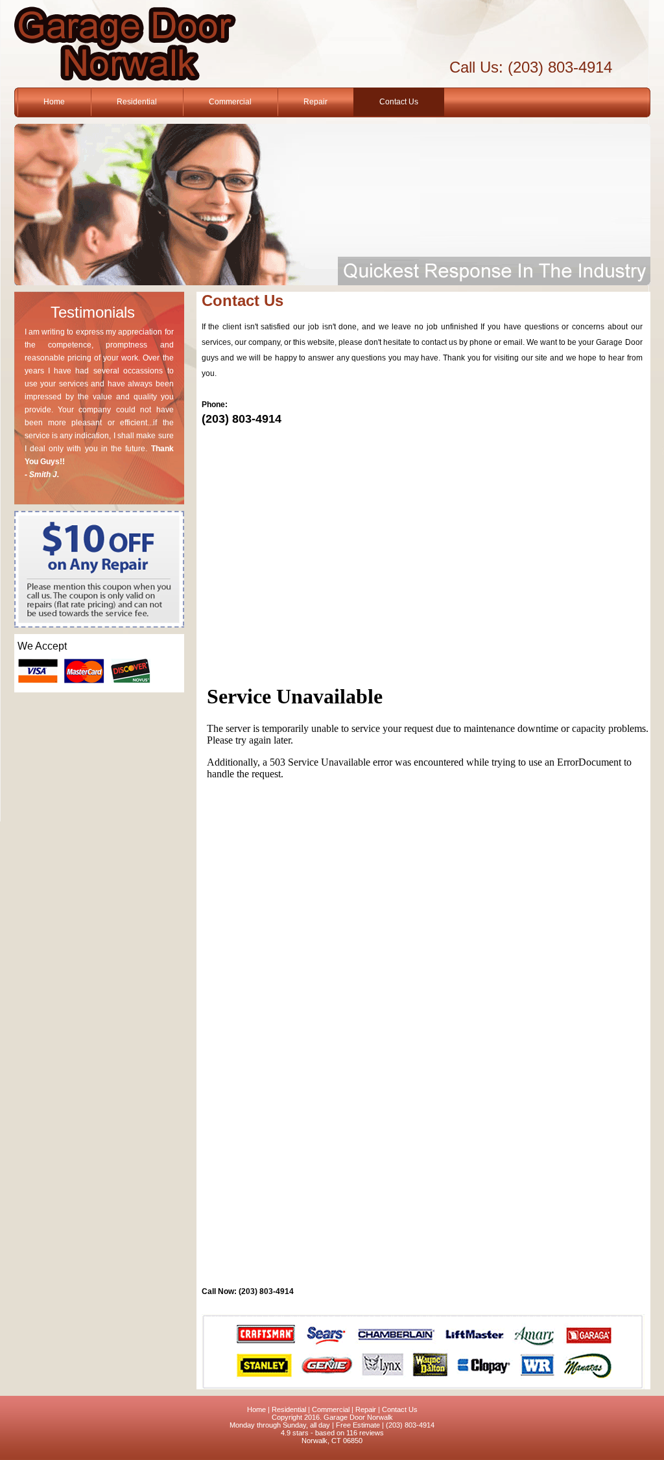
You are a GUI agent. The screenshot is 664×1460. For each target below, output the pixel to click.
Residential (137, 101)
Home (54, 101)
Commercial (230, 101)
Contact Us (398, 101)
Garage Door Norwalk (358, 1417)
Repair (315, 101)
